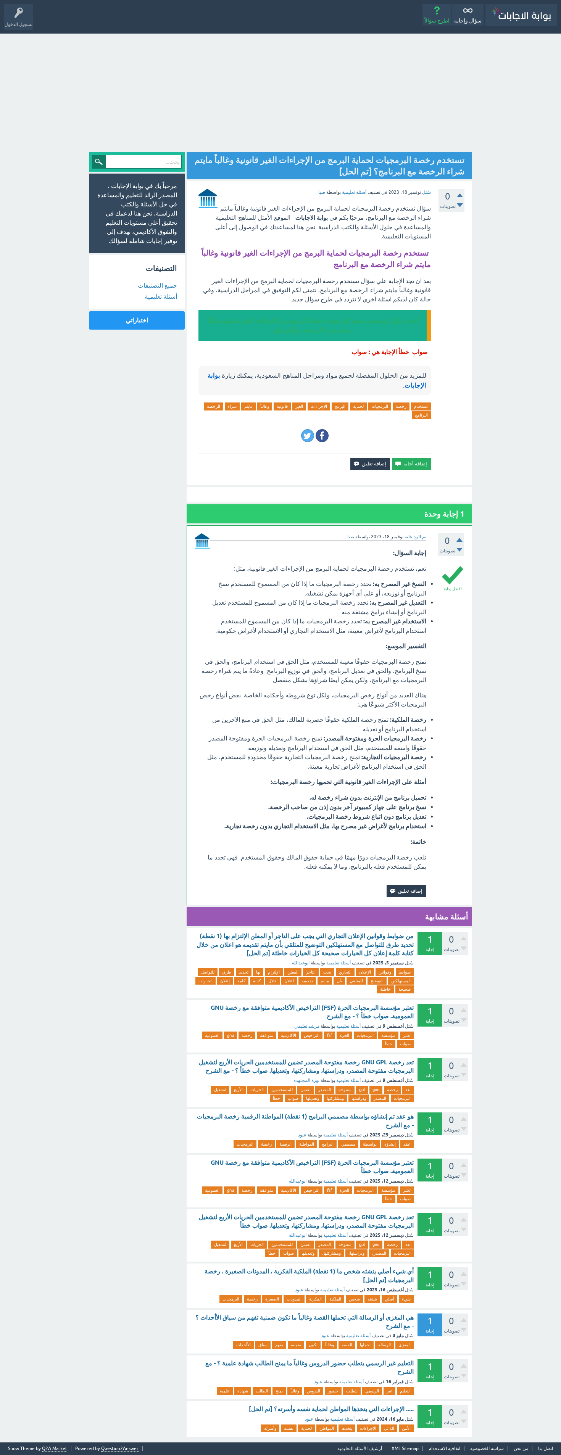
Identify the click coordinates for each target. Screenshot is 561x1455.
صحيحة (404, 989)
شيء (406, 1299)
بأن (339, 981)
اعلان (289, 981)
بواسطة (370, 1144)
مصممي (348, 1144)
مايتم (248, 406)
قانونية (282, 406)
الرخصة (213, 406)
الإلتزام (274, 972)
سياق (263, 1344)
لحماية (358, 406)
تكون (313, 1344)
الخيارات (205, 981)
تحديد (243, 972)
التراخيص (311, 1035)
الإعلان (365, 972)
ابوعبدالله (301, 963)
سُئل (426, 192)
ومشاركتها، (331, 1253)
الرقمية (285, 1144)
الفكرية (315, 1299)
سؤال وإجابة (468, 21)
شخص (354, 1299)
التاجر (311, 972)
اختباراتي (137, 320)
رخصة (401, 406)
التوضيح (377, 981)
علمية (225, 1391)
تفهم (279, 1344)
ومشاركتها (335, 1098)
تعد (408, 1089)
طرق (226, 972)
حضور (333, 1391)
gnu (230, 1035)
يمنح (279, 1391)
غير (389, 1391)
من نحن (521, 1448)
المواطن (326, 1428)
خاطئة (385, 989)
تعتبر (407, 1035)
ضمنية (296, 1344)
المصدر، (379, 1253)
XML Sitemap (405, 1448)
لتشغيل (220, 1089)
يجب (327, 972)
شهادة (242, 1391)
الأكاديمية (288, 1035)
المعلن (292, 972)
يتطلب (352, 1391)
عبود (302, 1135)
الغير (299, 406)
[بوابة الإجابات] (521, 15)
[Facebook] (322, 435)
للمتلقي (356, 981)
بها (258, 972)
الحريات (257, 1089)
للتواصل (207, 972)
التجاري (345, 972)
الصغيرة (272, 1299)
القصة (347, 1344)
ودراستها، (356, 1253)
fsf (329, 1035)
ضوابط (405, 972)
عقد (407, 1144)
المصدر (324, 1089)
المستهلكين (401, 981)
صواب (405, 1043)
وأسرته (270, 1428)
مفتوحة (345, 1089)
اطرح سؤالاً (437, 21)
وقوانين (385, 972)
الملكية (335, 1299)
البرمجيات (379, 406)
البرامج (328, 1144)
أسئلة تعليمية (354, 192)
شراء (232, 406)
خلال (272, 981)
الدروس (313, 1391)
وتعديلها (312, 1098)
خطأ (388, 1043)
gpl (362, 1089)
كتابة (257, 981)
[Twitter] (307, 435)
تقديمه (307, 981)
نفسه (288, 1428)
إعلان (225, 981)
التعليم (405, 1391)
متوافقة (266, 1035)
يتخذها (347, 1428)
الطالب (262, 1391)
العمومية (212, 1035)
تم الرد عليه (415, 536)
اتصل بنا (545, 1448)
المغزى (404, 1344)
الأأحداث (243, 1344)
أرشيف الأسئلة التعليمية (359, 1448)
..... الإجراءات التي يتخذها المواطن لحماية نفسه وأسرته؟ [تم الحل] (331, 1409)
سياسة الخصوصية (487, 1448)
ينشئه (372, 1299)
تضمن (305, 1089)
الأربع (238, 1089)
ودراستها (358, 1098)
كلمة (241, 981)
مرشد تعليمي (306, 1026)
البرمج (340, 406)
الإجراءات (319, 406)
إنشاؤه (390, 1144)
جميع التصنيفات (157, 285)
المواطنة (306, 1144)
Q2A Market (54, 1448)
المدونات (294, 1299)
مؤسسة (388, 1035)
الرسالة (384, 1344)
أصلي (389, 1299)
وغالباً (264, 406)
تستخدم (421, 406)
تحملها (365, 1344)
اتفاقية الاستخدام (444, 1448)
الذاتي (389, 1428)
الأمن (406, 1428)
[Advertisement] (280, 90)
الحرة (344, 1035)
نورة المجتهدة (306, 1080)
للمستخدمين (282, 1089)
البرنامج (421, 415)
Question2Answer (120, 1448)
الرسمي (372, 1391)
